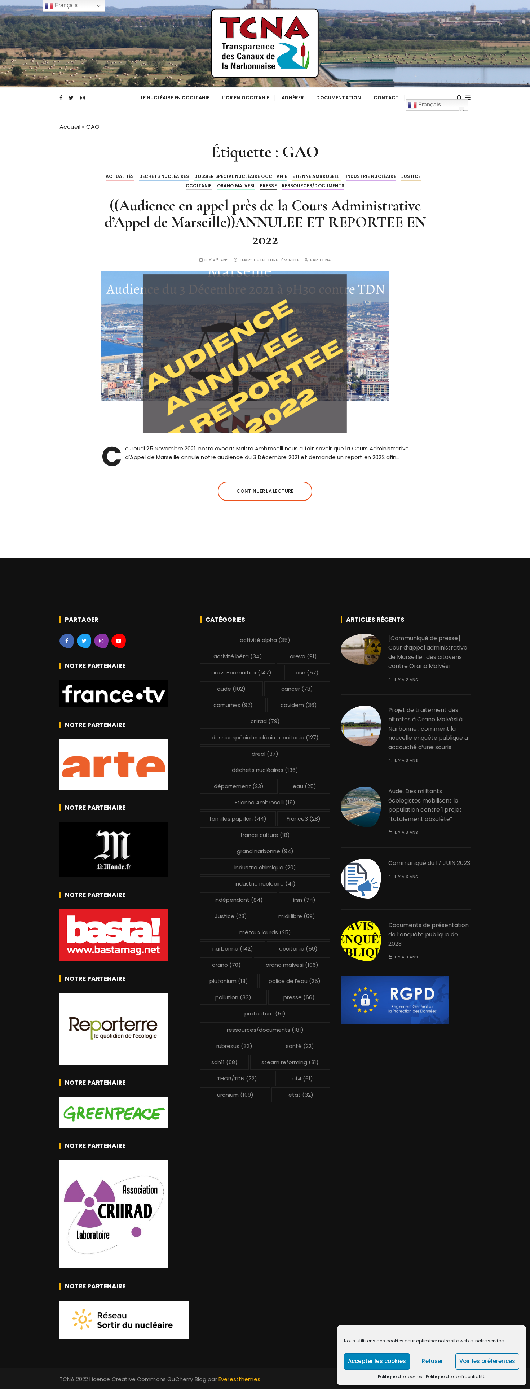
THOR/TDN (237, 1078)
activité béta (237, 656)
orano (226, 965)
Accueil (69, 127)
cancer (297, 689)
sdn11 (224, 1062)
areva (303, 656)
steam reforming (290, 1062)
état (300, 1094)
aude (231, 689)
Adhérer (293, 97)
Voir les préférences (487, 1361)
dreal (265, 753)
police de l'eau (295, 981)
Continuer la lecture (265, 491)
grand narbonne (265, 851)
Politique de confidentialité (455, 1376)
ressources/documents (313, 186)
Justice (411, 176)
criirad (265, 721)
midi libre (296, 916)
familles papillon (237, 818)
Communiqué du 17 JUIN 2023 (429, 863)
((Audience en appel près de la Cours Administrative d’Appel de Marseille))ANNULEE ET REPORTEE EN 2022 (265, 222)
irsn (304, 900)
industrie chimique (265, 867)
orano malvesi (236, 186)
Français (429, 104)
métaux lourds (265, 932)
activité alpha (265, 640)
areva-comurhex (241, 672)
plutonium (228, 981)
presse (268, 186)
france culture (265, 835)
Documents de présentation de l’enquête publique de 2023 (428, 934)
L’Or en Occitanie (245, 97)
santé (300, 1046)
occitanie (199, 186)
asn (307, 672)
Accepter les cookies (377, 1361)
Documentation (338, 97)
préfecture (265, 1013)
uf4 (302, 1078)
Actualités (120, 176)
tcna (325, 260)
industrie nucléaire (371, 176)
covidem (299, 705)
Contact (386, 97)
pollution (233, 997)
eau (304, 786)
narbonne (232, 948)
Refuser (432, 1361)
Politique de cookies (400, 1376)
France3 (304, 818)
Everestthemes (239, 1379)
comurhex (233, 705)
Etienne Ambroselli (316, 176)
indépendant (239, 900)
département (239, 786)
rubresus (234, 1046)
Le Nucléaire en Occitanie (175, 97)
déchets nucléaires (164, 176)
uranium (235, 1094)
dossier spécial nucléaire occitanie (240, 176)
